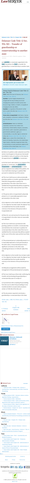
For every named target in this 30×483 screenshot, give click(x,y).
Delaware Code (5, 37)
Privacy (13, 459)
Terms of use (22, 459)
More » (1, 453)
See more (25, 383)
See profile (12, 344)
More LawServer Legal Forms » (8, 332)
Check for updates (17, 56)
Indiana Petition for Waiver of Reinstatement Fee (12, 326)
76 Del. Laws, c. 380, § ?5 (8, 299)
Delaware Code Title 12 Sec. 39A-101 (17, 136)
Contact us (22, 456)
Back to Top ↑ (15, 481)
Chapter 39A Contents (15, 308)
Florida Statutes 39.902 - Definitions (12, 399)
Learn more (6, 329)
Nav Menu (28, 2)
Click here (5, 84)
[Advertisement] (15, 20)
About (6, 459)
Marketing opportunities (10, 456)
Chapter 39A (18, 37)
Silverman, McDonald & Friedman (16, 338)
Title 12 (12, 37)
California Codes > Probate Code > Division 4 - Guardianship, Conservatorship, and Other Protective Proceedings (15, 389)
